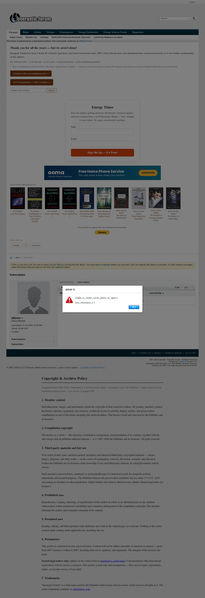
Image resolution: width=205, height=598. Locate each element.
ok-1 (134, 307)
